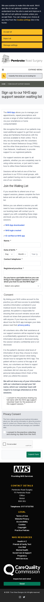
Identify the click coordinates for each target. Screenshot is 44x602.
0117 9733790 (27, 506)
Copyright (22, 527)
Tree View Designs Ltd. (18, 592)
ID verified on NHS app (15, 236)
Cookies (22, 524)
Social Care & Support (22, 553)
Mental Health (22, 550)
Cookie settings (24, 20)
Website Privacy (22, 519)
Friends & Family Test (22, 544)
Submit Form (33, 454)
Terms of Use (22, 516)
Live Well (22, 547)
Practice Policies (22, 530)
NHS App (11, 112)
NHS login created (13, 230)
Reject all (7, 38)
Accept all (7, 32)
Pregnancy (22, 556)
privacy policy (24, 325)
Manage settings (10, 45)
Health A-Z (22, 541)
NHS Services (22, 559)
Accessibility (22, 522)
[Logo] (22, 59)
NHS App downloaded (14, 225)
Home (3, 84)
